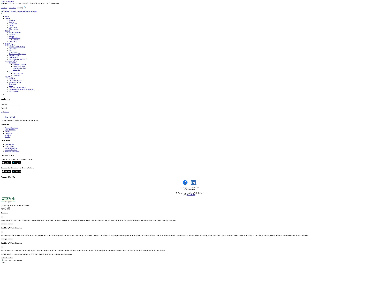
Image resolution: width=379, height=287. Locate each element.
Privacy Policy (9, 146)
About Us (12, 79)
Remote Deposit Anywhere (17, 54)
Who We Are (9, 77)
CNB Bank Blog (14, 91)
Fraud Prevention (10, 130)
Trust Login (16, 75)
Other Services (13, 29)
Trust (10, 71)
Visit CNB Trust (18, 73)
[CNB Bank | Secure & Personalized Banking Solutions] (19, 11)
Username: (4, 104)
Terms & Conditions (11, 150)
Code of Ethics (9, 144)
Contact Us (12, 8)
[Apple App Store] (6, 164)
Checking (12, 20)
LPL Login (16, 70)
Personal (7, 18)
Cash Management (14, 38)
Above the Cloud (14, 55)
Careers (11, 86)
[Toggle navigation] (1, 13)
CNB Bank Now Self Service (18, 59)
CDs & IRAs (13, 23)
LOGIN (20, 8)
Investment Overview (19, 64)
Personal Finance (14, 57)
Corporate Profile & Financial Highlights (21, 89)
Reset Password (10, 117)
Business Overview (15, 32)
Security (7, 131)
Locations (4, 8)
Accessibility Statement (12, 151)
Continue (4, 224)
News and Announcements (17, 87)
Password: (4, 108)
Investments (12, 63)
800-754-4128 (191, 195)
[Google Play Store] (16, 164)
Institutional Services (19, 68)
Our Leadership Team (15, 80)
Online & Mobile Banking (17, 47)
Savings (11, 22)
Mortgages (8, 43)
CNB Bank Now (10, 45)
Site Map (7, 137)
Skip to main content (7, 1)
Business (7, 31)
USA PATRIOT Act (11, 148)
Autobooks (16, 39)
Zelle (10, 50)
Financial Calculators (11, 128)
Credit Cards (13, 27)
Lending (11, 25)
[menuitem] (191, 16)
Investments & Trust (11, 61)
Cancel (7, 112)
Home (7, 16)
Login (3, 112)
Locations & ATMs (15, 82)
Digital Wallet (13, 48)
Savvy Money (13, 52)
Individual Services (19, 66)
